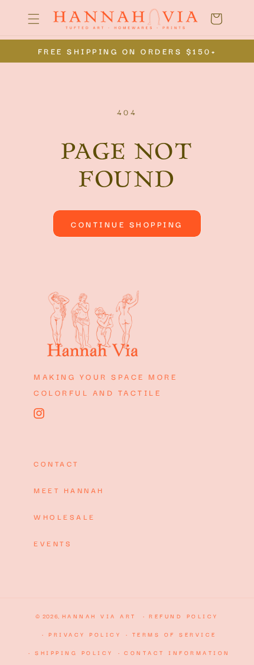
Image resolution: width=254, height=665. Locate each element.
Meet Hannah (69, 490)
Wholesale (65, 516)
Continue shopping (127, 224)
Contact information (177, 652)
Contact (56, 463)
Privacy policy (84, 634)
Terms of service (174, 634)
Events (53, 543)
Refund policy (184, 615)
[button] (34, 19)
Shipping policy (74, 652)
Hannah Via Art (99, 615)
